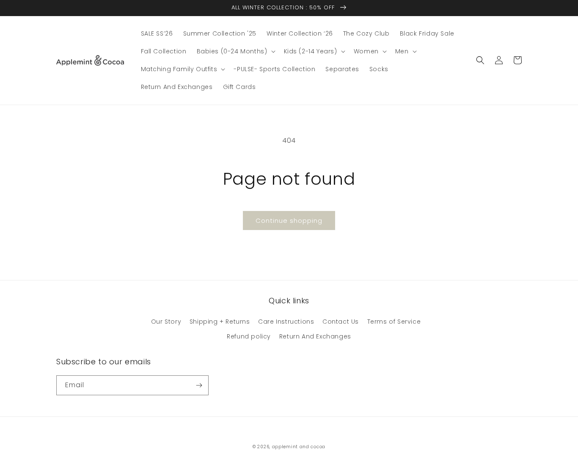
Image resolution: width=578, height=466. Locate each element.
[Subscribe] (199, 385)
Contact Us (340, 321)
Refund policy (249, 336)
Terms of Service (394, 321)
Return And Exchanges (315, 336)
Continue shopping (289, 220)
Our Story (166, 321)
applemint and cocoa (298, 447)
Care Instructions (286, 321)
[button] (235, 51)
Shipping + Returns (220, 321)
